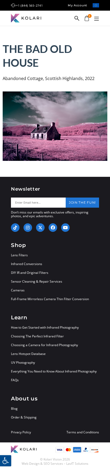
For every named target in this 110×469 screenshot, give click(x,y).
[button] (96, 18)
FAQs (15, 380)
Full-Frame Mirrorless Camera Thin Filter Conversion (50, 299)
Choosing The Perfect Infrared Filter (37, 336)
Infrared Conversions (26, 264)
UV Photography (23, 362)
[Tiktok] (15, 227)
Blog (14, 408)
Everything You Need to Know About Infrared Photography (54, 371)
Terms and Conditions (82, 432)
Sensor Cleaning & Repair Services (36, 281)
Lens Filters (19, 255)
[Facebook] (53, 227)
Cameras (18, 290)
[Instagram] (27, 227)
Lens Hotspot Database (28, 353)
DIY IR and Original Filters (29, 272)
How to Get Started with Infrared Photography (45, 327)
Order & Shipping (24, 417)
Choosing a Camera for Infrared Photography (44, 345)
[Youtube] (65, 227)
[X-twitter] (40, 227)
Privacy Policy (21, 432)
